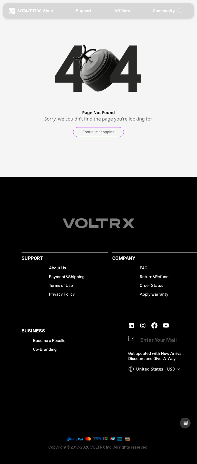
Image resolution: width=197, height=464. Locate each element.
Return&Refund (154, 276)
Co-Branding (45, 349)
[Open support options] (185, 423)
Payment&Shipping (67, 276)
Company (123, 258)
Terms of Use (61, 285)
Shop (48, 10)
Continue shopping (98, 132)
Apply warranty (154, 294)
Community (164, 10)
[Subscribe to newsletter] (131, 338)
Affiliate (122, 10)
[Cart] (189, 10)
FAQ (143, 268)
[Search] (179, 10)
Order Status (151, 285)
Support (84, 10)
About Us (57, 268)
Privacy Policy (62, 294)
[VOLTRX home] (25, 11)
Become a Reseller (50, 340)
